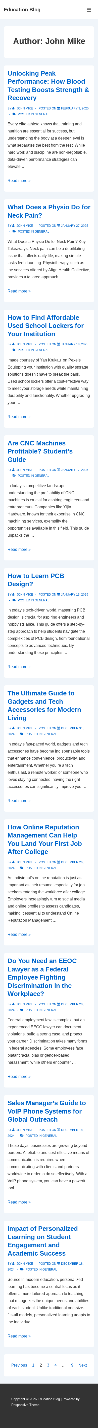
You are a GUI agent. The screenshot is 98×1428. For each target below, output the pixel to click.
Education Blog (22, 9)
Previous (19, 1365)
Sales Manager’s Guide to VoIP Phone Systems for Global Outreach (47, 1111)
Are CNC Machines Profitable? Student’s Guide (40, 451)
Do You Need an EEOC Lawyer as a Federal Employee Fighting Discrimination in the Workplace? (42, 977)
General (42, 114)
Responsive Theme (25, 1405)
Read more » (19, 180)
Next (82, 1365)
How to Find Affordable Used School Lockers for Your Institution (46, 326)
